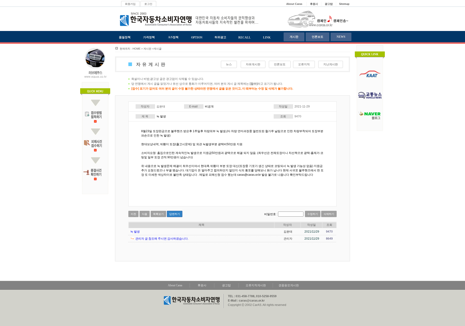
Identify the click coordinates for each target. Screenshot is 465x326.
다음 (144, 213)
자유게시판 (253, 64)
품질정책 (125, 37)
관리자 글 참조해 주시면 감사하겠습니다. (161, 238)
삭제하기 (329, 213)
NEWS (341, 36)
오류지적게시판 (256, 285)
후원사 (202, 285)
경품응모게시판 (289, 285)
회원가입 (130, 3)
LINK (267, 37)
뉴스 (229, 64)
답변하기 (174, 213)
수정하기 (312, 213)
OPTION (196, 37)
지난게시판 (330, 64)
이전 (133, 213)
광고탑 (226, 285)
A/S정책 (173, 37)
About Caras (175, 285)
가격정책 (149, 37)
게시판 (294, 36)
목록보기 (158, 213)
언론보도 (317, 36)
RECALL (244, 37)
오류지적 (304, 64)
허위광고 (220, 37)
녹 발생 (135, 231)
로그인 (148, 3)
